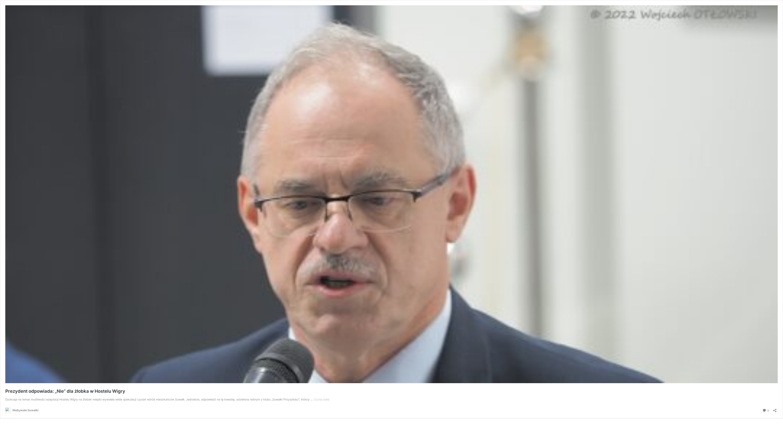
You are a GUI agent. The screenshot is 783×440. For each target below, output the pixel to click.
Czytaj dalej (321, 399)
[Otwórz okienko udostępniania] (775, 409)
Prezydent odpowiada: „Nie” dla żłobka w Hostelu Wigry (65, 391)
